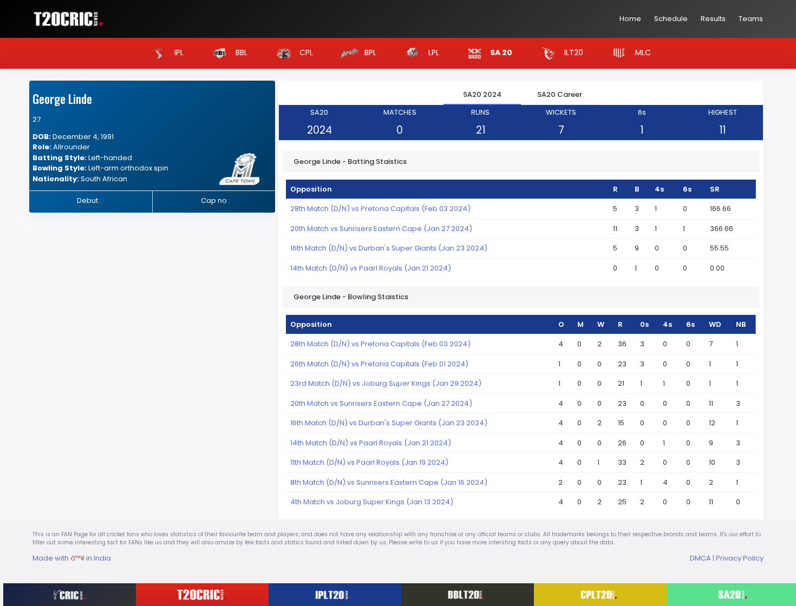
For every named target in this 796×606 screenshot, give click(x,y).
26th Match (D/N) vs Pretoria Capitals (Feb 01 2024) (379, 364)
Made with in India (71, 558)
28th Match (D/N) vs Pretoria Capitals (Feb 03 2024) (380, 208)
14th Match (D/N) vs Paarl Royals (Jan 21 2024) (370, 268)
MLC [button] (642, 52)
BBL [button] (240, 52)
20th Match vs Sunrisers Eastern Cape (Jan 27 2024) (381, 228)
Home (630, 19)
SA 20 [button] (500, 52)
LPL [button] (432, 52)
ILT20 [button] (572, 52)
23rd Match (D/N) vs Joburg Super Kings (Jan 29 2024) (385, 383)
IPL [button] (178, 52)
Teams (751, 19)
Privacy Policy (740, 558)
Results (713, 19)
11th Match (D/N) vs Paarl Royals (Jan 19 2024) (369, 462)
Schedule (671, 19)
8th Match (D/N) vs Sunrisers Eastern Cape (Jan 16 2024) (388, 482)
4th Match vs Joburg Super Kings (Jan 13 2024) (371, 502)
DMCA (700, 558)
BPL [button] (369, 52)
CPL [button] (305, 52)
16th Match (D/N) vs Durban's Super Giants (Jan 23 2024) (388, 248)
